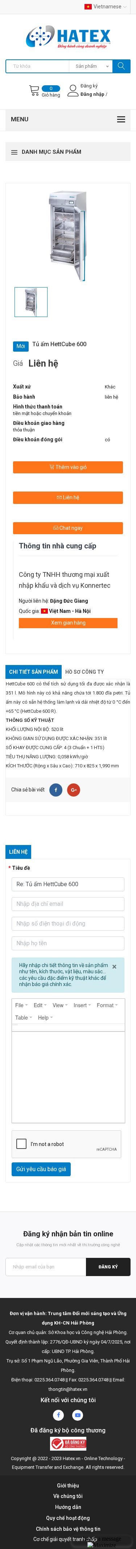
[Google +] (73, 790)
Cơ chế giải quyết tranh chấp (65, 1539)
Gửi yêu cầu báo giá (41, 1169)
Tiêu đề (21, 868)
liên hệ (111, 397)
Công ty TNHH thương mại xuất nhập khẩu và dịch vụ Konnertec (65, 580)
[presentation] (21, 1005)
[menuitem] (21, 1005)
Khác (110, 387)
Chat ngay (70, 528)
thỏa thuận (24, 430)
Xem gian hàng (68, 623)
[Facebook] (55, 790)
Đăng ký (108, 1267)
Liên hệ (70, 497)
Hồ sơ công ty (84, 672)
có (107, 439)
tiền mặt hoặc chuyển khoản (42, 413)
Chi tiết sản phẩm (33, 672)
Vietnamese (107, 6)
